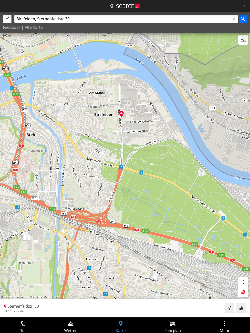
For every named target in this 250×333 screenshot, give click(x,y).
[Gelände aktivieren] (243, 40)
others (54, 297)
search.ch (9, 297)
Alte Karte (34, 27)
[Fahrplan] (241, 308)
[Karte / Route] (111, 6)
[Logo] (128, 5)
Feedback (12, 27)
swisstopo (22, 297)
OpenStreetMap (39, 297)
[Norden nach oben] (243, 51)
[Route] (229, 308)
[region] (125, 164)
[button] (121, 114)
